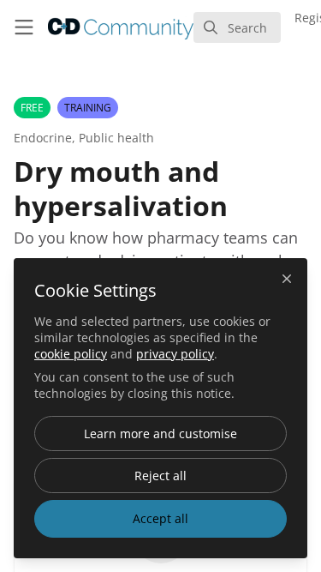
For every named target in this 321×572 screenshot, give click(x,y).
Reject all (160, 475)
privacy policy (175, 354)
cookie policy (70, 354)
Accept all (160, 518)
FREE (32, 107)
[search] (237, 27)
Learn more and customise (160, 433)
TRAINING (87, 107)
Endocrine (43, 137)
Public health (116, 137)
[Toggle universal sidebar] (24, 27)
